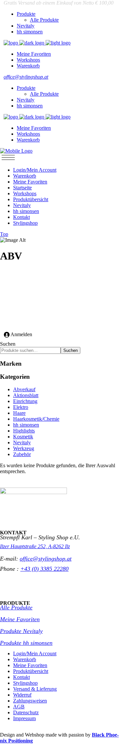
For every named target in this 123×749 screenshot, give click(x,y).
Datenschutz (26, 712)
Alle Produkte (16, 607)
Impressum (24, 718)
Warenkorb (24, 659)
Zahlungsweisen (30, 700)
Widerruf (22, 695)
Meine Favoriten (20, 619)
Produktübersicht (30, 671)
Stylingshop (25, 683)
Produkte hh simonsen (26, 643)
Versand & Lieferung (35, 689)
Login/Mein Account (34, 653)
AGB (19, 706)
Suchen (7, 344)
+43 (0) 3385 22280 (44, 569)
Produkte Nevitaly (21, 631)
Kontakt (21, 677)
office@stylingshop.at (26, 77)
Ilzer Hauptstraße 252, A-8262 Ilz (35, 546)
